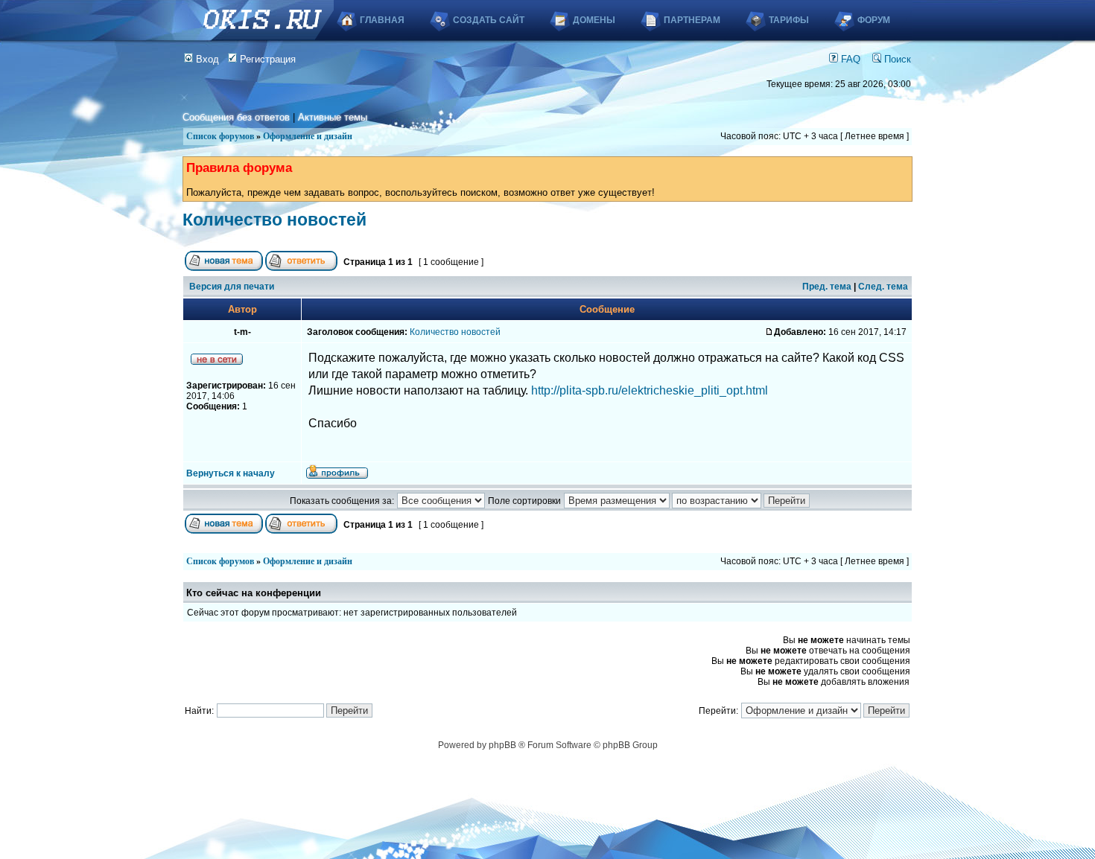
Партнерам (692, 20)
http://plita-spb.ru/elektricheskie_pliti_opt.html (649, 390)
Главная (382, 20)
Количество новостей (274, 219)
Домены (594, 20)
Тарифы (789, 20)
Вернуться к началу (230, 473)
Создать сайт (488, 20)
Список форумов (220, 136)
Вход (206, 59)
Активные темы (332, 117)
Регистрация (266, 59)
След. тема (883, 286)
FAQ (849, 59)
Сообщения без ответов (236, 117)
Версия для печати (231, 286)
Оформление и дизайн (307, 136)
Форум (873, 20)
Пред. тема (826, 286)
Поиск (896, 59)
